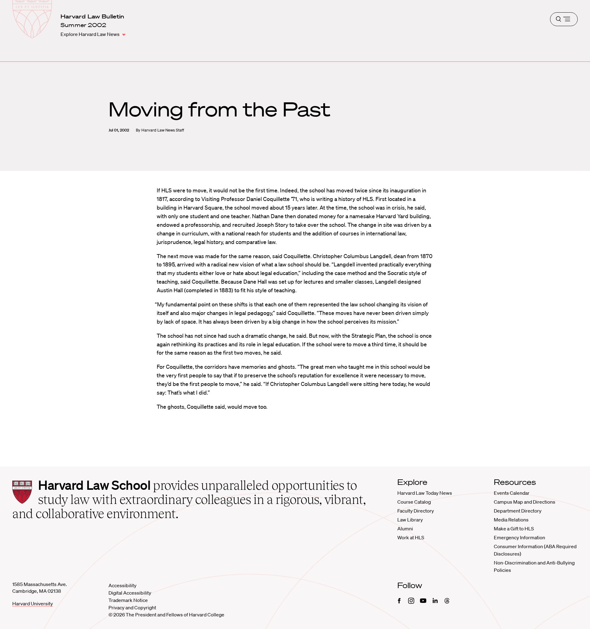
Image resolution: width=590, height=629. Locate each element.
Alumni (405, 528)
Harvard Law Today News (424, 493)
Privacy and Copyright (132, 607)
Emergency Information (519, 537)
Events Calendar (511, 493)
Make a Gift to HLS (514, 528)
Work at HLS (410, 537)
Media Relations (511, 520)
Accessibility (122, 585)
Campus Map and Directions (524, 502)
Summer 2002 (83, 25)
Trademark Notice (128, 600)
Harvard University (32, 603)
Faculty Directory (415, 511)
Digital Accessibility (129, 593)
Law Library (410, 520)
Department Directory (517, 511)
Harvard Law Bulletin (92, 16)
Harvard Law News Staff (162, 130)
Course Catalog (414, 502)
